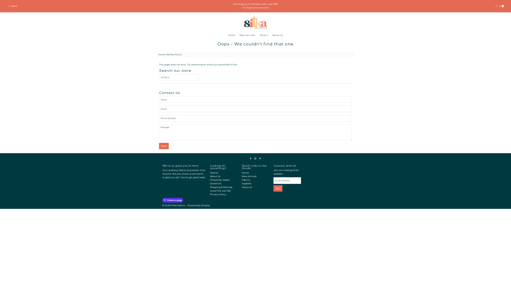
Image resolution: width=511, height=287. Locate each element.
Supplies (246, 184)
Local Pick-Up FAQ (220, 191)
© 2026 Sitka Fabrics (173, 206)
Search (214, 173)
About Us (277, 35)
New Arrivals (247, 35)
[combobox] (88, 6)
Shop (263, 35)
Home (231, 35)
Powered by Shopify (198, 206)
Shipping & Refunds (221, 187)
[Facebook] (250, 159)
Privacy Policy (218, 195)
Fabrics (246, 180)
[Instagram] (255, 159)
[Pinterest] (260, 159)
